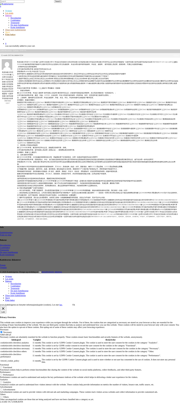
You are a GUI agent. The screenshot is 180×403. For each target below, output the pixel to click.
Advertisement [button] (6, 387)
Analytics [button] (4, 379)
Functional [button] (4, 365)
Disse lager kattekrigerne (15, 295)
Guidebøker (5, 247)
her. (60, 305)
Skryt (7, 298)
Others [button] (3, 394)
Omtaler (3, 267)
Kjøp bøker (10, 300)
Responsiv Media (52, 272)
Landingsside (6, 50)
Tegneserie (4, 250)
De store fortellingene (9, 252)
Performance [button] (5, 372)
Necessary (7, 332)
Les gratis (9, 279)
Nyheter (8, 276)
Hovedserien (5, 245)
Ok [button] (73, 305)
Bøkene (8, 281)
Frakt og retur (5, 235)
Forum (16, 50)
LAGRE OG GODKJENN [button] (11, 402)
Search (58, 1)
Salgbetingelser (6, 232)
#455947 (176, 55)
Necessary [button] (4, 329)
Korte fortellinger (7, 255)
